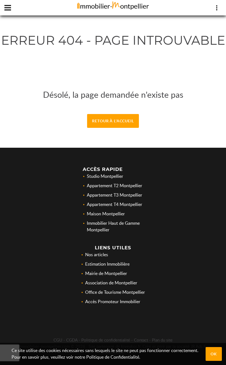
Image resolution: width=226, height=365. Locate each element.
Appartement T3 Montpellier (114, 195)
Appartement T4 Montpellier (114, 204)
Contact (141, 340)
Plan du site (162, 340)
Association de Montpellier (111, 283)
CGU (57, 340)
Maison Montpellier (106, 214)
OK (214, 353)
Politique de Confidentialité (112, 357)
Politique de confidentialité (105, 340)
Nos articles (96, 255)
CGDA (71, 340)
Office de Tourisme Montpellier (115, 292)
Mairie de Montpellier (106, 273)
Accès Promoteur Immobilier (112, 301)
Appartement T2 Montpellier (114, 185)
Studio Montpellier (105, 176)
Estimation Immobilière (107, 264)
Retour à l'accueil (113, 120)
